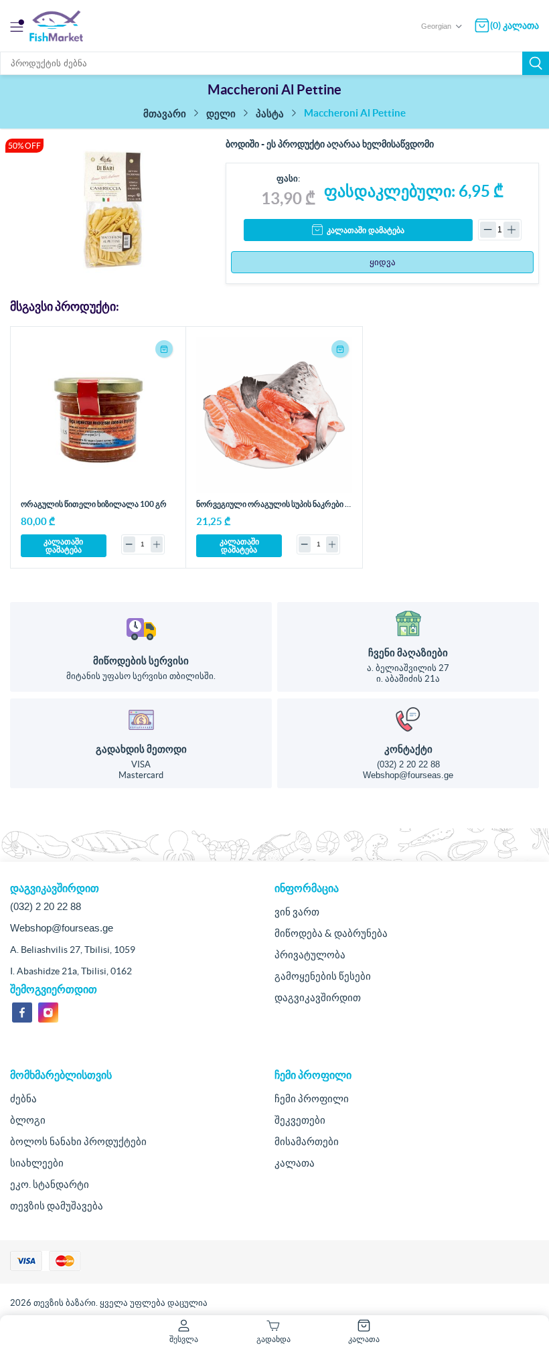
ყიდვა (383, 262)
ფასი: (288, 178)
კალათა (294, 1163)
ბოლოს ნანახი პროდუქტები (78, 1141)
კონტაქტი (408, 749)
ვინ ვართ (296, 911)
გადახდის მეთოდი (141, 749)
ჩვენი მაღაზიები (408, 652)
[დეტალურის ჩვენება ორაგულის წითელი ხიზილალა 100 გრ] (98, 414)
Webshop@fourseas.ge (408, 775)
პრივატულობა (309, 954)
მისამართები (306, 1141)
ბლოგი (28, 1120)
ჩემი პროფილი (311, 1098)
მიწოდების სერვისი (141, 660)
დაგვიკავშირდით (317, 997)
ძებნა (535, 63)
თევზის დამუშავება (56, 1205)
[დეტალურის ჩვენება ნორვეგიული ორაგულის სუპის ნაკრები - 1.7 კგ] (273, 414)
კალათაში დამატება (365, 230)
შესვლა (183, 1339)
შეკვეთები (299, 1120)
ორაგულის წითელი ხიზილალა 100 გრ (94, 504)
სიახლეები (37, 1163)
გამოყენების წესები (322, 976)
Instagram (48, 1012)
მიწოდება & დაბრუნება (331, 933)
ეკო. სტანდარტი (49, 1184)
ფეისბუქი (22, 1012)
